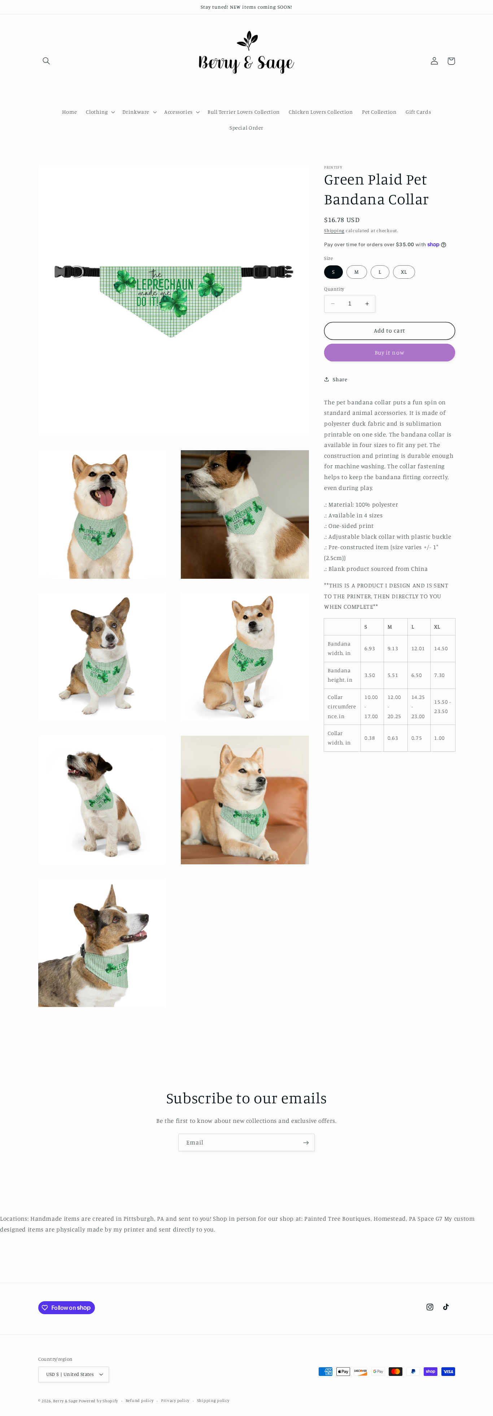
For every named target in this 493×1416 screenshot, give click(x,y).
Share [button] (340, 379)
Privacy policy (175, 1400)
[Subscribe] (306, 1142)
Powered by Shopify (98, 1400)
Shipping (334, 230)
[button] (46, 61)
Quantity (334, 289)
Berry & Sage (66, 1400)
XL (404, 272)
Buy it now (390, 352)
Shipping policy (213, 1400)
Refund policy (140, 1400)
